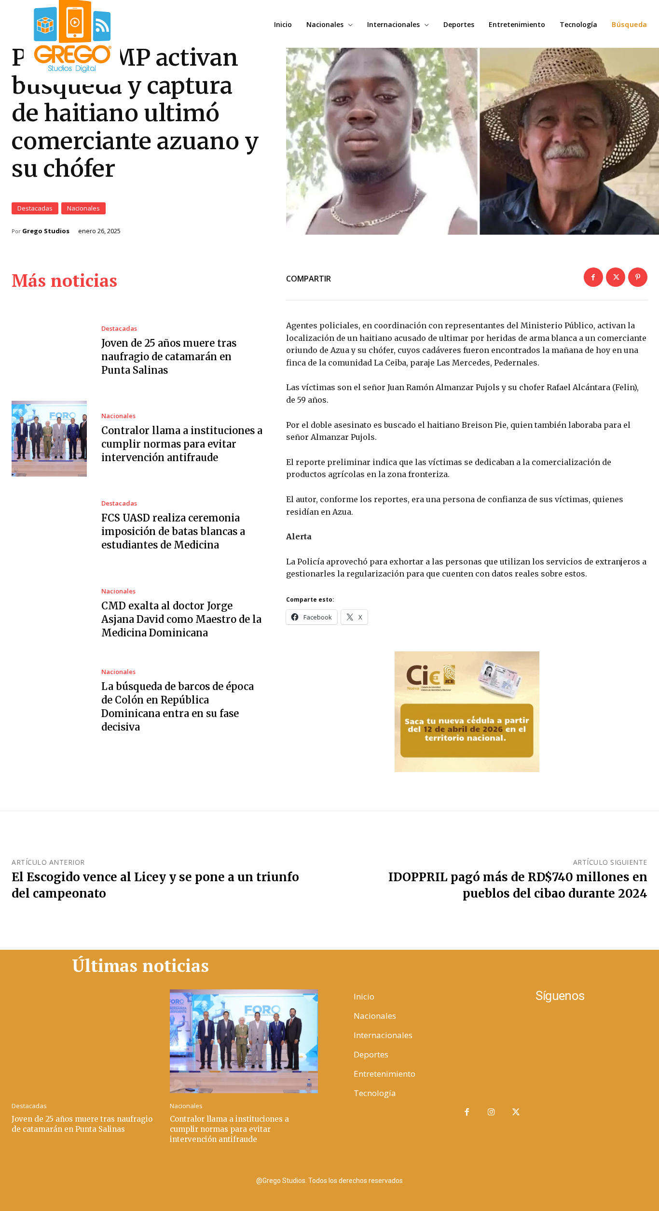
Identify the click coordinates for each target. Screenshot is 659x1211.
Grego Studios (45, 231)
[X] (615, 277)
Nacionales (83, 208)
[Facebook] (593, 277)
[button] (629, 24)
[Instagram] (491, 1113)
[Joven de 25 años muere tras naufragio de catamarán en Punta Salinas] (49, 351)
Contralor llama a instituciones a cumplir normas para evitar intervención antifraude (181, 444)
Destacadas (35, 208)
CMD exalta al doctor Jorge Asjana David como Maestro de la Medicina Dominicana (181, 619)
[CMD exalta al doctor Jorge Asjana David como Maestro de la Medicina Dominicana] (49, 613)
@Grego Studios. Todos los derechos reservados (329, 1180)
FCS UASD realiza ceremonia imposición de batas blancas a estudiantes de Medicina (173, 531)
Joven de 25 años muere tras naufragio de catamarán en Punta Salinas (168, 356)
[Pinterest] (637, 277)
